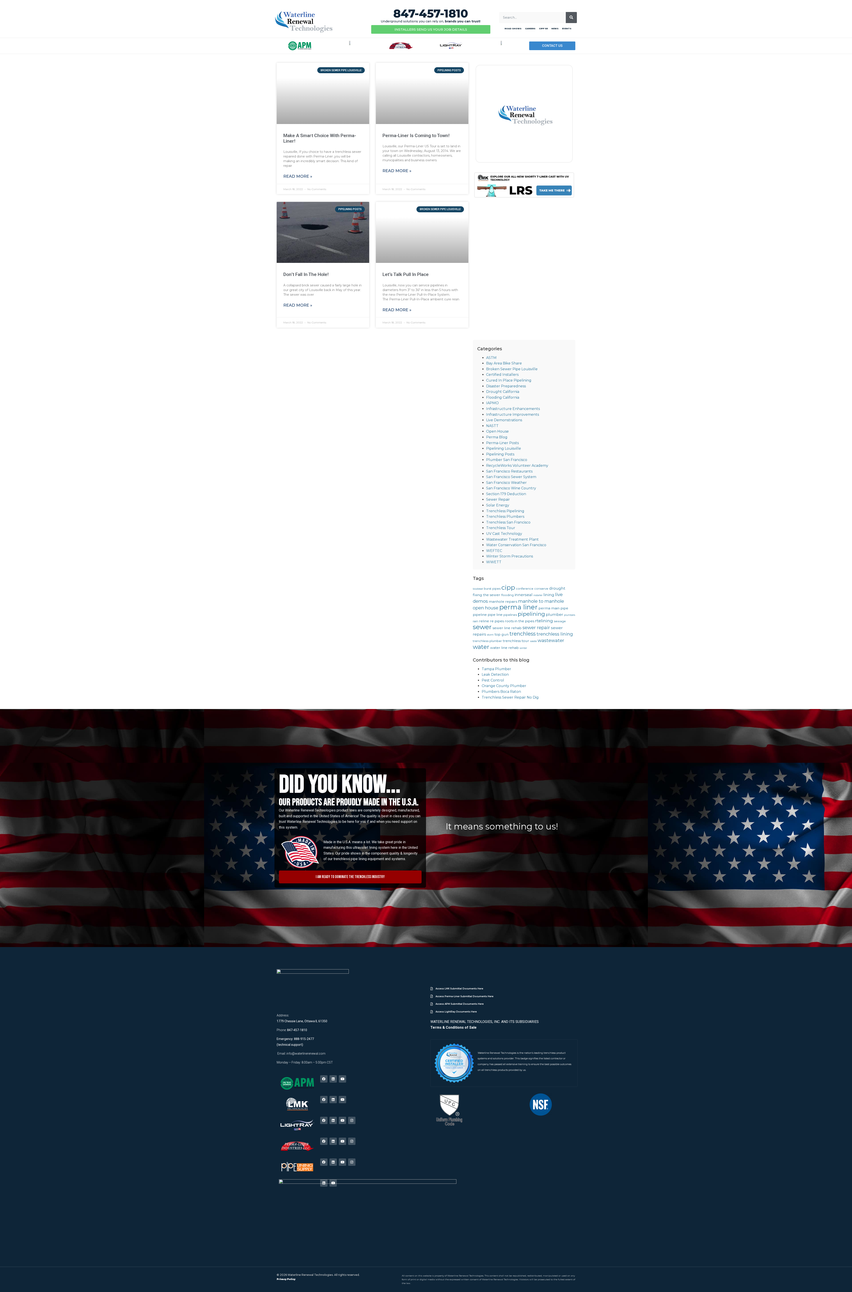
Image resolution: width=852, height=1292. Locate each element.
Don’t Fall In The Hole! (306, 274)
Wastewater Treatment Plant (512, 539)
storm (490, 634)
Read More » (297, 176)
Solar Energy (497, 505)
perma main (549, 608)
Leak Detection (495, 674)
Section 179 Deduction (506, 494)
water (481, 646)
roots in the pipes (519, 621)
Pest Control (493, 680)
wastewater (551, 640)
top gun (502, 634)
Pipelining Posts (500, 454)
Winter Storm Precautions (509, 556)
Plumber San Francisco (506, 460)
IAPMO (492, 403)
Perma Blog (496, 437)
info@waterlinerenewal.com (305, 1053)
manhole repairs (503, 601)
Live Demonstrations (504, 420)
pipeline (480, 615)
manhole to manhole (541, 601)
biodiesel (478, 588)
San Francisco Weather (506, 483)
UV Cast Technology (504, 534)
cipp (508, 587)
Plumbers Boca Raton (501, 691)
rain (475, 621)
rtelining (544, 620)
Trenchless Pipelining (505, 511)
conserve (541, 588)
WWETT (493, 562)
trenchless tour (516, 641)
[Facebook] (323, 1079)
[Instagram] (351, 1120)
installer (537, 595)
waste (533, 641)
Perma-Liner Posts (502, 443)
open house (485, 608)
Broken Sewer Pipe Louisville (512, 369)
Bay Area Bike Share (504, 363)
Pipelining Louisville (503, 448)
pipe (564, 608)
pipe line (495, 615)
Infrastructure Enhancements (513, 409)
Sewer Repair (498, 499)
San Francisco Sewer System (511, 477)
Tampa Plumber (496, 669)
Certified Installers (502, 374)
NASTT (492, 426)
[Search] (571, 17)
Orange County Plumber (504, 686)
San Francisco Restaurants (509, 471)
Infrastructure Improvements (512, 414)
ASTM (491, 358)
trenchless (522, 633)
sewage (560, 621)
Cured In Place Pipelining (508, 380)
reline (484, 621)
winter (523, 648)
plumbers (569, 615)
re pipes (497, 621)
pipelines (510, 614)
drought (557, 588)
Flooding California (502, 397)
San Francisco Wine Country (511, 488)
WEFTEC (494, 551)
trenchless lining (554, 634)
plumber (554, 614)
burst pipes (492, 588)
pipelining (531, 614)
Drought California (502, 392)
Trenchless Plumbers (505, 516)
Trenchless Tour (500, 528)
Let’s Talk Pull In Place (406, 274)
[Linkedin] (333, 1079)
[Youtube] (342, 1079)
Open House (497, 431)
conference (524, 588)
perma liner (518, 607)
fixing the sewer (486, 595)
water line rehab (504, 648)
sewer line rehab (507, 628)
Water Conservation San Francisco (516, 545)
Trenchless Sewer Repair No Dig (510, 697)
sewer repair (536, 627)
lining (548, 594)
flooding (507, 595)
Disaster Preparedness (506, 386)
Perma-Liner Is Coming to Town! (416, 135)
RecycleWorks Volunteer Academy (517, 465)
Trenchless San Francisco (508, 522)
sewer (482, 627)
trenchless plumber (487, 641)
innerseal (523, 594)
